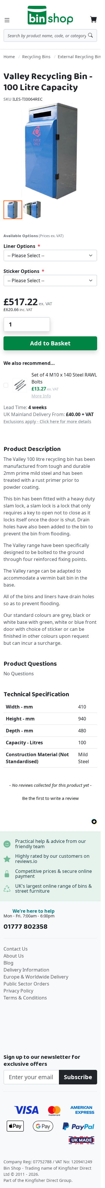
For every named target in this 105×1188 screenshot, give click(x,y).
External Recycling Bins (80, 56)
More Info (41, 396)
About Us (14, 956)
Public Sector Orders (26, 984)
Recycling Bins (36, 56)
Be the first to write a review (50, 798)
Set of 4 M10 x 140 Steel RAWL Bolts (64, 378)
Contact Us (16, 949)
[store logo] (50, 15)
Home (9, 56)
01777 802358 (26, 927)
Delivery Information (26, 970)
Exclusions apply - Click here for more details (47, 421)
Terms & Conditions (25, 998)
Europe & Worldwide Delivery (36, 977)
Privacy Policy (18, 991)
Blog (8, 963)
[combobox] (50, 35)
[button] (32, 210)
